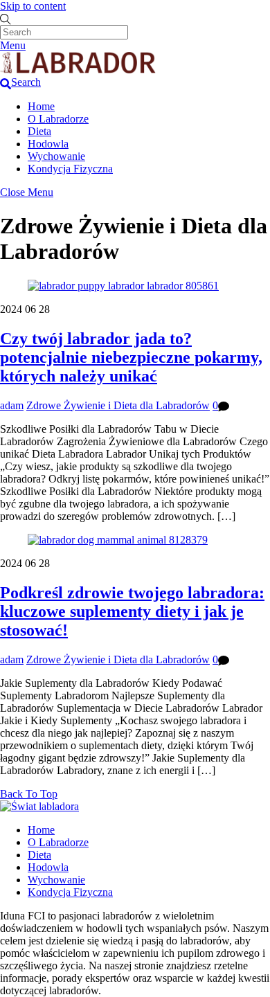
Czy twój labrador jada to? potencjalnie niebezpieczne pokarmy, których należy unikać (131, 357)
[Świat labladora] (78, 69)
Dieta (39, 131)
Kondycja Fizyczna (70, 168)
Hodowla (48, 144)
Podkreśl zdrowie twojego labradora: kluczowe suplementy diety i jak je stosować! (132, 611)
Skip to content (33, 6)
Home (41, 106)
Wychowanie (56, 156)
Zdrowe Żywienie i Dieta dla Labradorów (118, 405)
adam (12, 405)
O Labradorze (58, 119)
